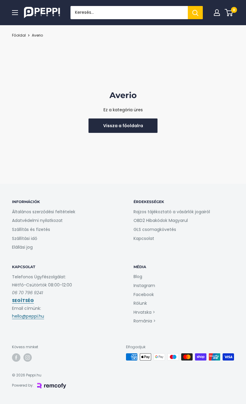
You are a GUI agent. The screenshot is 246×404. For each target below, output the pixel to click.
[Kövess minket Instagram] (27, 357)
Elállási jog (22, 247)
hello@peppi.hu (28, 316)
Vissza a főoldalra (123, 126)
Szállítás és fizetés (31, 229)
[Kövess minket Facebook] (16, 357)
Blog (138, 277)
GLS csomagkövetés (155, 229)
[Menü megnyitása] (15, 12)
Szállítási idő (24, 238)
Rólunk (140, 303)
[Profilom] (217, 12)
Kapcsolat (144, 238)
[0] (229, 12)
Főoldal (19, 35)
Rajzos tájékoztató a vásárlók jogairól (172, 212)
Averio (37, 35)
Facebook (144, 295)
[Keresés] (195, 12)
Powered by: (23, 385)
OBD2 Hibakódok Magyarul (161, 220)
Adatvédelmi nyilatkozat (37, 220)
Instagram (144, 286)
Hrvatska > (144, 312)
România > (145, 321)
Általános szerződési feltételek (43, 212)
